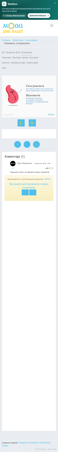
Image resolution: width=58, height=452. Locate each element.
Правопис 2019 (13, 53)
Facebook (44, 442)
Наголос (6, 63)
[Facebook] (32, 192)
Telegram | (34, 442)
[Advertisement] (29, 315)
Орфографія (32, 63)
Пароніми (16, 58)
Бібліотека (18, 40)
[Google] (25, 192)
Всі (3, 53)
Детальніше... (11, 133)
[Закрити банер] (55, 3)
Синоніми (6, 58)
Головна (6, 40)
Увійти (47, 178)
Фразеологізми (18, 63)
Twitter (5, 445)
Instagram (23, 442)
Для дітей (33, 58)
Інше (4, 68)
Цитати (25, 58)
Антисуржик (31, 40)
